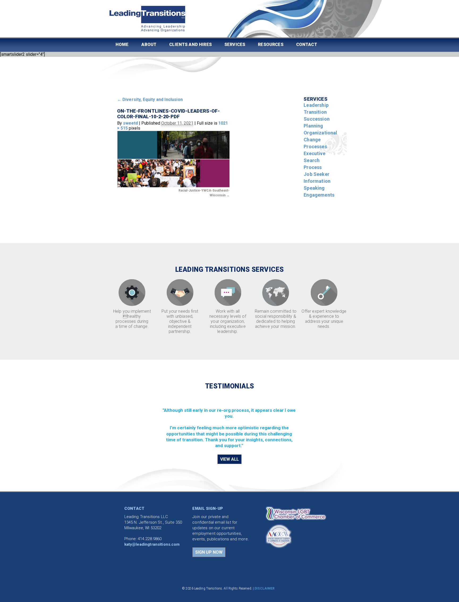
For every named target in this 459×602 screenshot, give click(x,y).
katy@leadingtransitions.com (152, 544)
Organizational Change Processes (320, 139)
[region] (229, 421)
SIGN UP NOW (209, 552)
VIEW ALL (229, 459)
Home (122, 44)
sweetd (130, 123)
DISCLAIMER (264, 588)
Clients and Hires (190, 44)
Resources (270, 44)
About (148, 44)
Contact (306, 44)
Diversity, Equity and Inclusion (150, 99)
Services (234, 44)
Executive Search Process (314, 160)
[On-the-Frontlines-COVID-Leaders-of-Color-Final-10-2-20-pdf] (173, 158)
